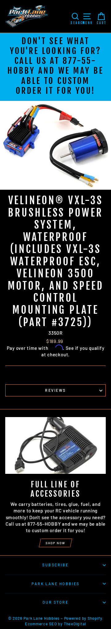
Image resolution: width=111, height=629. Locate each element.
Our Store (55, 602)
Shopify (95, 618)
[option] (55, 67)
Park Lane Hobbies (55, 583)
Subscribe (55, 565)
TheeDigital (75, 623)
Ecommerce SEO (41, 623)
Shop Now (55, 543)
